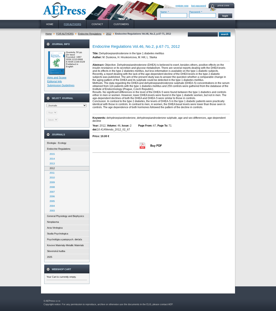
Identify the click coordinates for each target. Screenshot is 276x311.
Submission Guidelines (60, 85)
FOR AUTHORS (65, 33)
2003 (51, 210)
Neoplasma (53, 222)
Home (48, 33)
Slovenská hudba (56, 251)
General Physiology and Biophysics (65, 216)
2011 (51, 173)
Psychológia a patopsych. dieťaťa (64, 239)
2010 (51, 177)
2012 (108, 33)
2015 (51, 154)
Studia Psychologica (57, 233)
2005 (51, 201)
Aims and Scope (56, 77)
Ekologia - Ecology (56, 143)
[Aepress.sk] (63, 10)
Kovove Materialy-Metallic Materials (65, 245)
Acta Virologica (55, 227)
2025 (49, 257)
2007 (51, 192)
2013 (51, 163)
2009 (51, 182)
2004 (51, 206)
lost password (198, 5)
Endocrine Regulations (90, 33)
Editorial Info (54, 81)
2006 (51, 196)
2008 (51, 187)
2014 (51, 158)
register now (182, 5)
